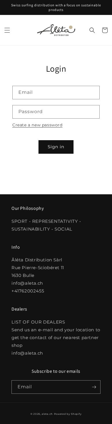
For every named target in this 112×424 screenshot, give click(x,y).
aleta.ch (47, 413)
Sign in (56, 146)
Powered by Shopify (68, 413)
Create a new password (37, 125)
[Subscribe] (94, 387)
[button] (7, 30)
